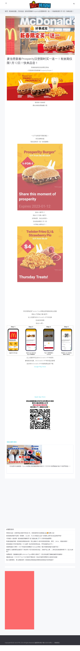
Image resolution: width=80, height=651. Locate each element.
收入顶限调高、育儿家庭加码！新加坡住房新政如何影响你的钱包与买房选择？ (30, 560)
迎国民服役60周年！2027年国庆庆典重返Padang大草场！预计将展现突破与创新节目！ (33, 547)
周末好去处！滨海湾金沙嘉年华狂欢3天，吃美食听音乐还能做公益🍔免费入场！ (30, 533)
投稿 (8, 442)
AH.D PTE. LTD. (19, 642)
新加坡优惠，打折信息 (16, 11)
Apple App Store (40, 397)
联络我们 (57, 642)
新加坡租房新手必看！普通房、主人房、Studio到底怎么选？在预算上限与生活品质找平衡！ (34, 536)
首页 (6, 11)
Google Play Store (40, 367)
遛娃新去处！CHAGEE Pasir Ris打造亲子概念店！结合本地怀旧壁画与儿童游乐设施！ (32, 557)
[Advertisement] (40, 121)
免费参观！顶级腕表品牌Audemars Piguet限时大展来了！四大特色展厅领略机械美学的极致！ (34, 554)
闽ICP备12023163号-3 (46, 642)
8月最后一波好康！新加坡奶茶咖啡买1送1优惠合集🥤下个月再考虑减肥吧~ (29, 538)
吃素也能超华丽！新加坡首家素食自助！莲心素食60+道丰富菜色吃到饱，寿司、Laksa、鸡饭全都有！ (37, 541)
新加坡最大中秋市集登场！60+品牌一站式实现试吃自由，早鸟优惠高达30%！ (30, 544)
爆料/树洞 (13, 442)
